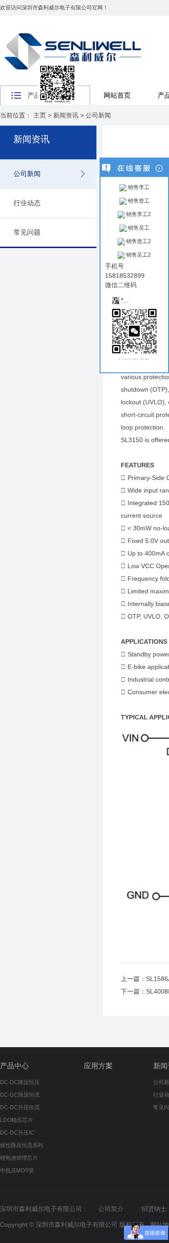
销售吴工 (138, 228)
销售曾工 (138, 201)
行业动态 (27, 203)
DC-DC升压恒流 (20, 1107)
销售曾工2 (138, 241)
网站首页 (117, 95)
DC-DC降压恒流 (20, 1095)
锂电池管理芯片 (19, 1158)
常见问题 (27, 232)
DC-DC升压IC (17, 1133)
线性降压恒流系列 (21, 1145)
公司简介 (110, 1208)
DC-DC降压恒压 (20, 1082)
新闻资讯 (65, 115)
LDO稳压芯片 (16, 1120)
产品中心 (14, 1066)
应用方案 (98, 1066)
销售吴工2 (138, 255)
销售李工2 (138, 214)
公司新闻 (98, 115)
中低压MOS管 (17, 1170)
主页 (39, 115)
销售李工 (138, 187)
